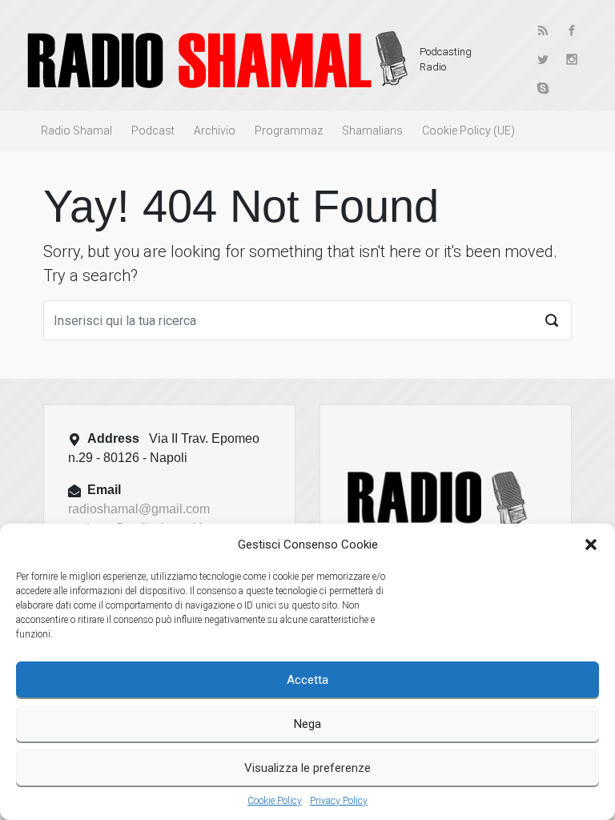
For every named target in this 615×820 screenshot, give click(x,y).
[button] (591, 545)
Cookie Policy (274, 800)
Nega (307, 724)
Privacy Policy (339, 800)
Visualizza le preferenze (307, 768)
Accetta (307, 680)
